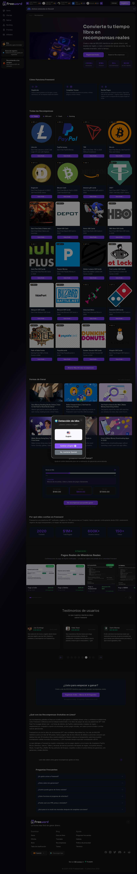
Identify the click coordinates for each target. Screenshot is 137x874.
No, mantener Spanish (68, 452)
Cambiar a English (67, 446)
